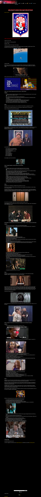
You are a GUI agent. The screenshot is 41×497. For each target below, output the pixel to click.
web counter (6, 496)
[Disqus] (20, 454)
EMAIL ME (26, 3)
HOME (19, 3)
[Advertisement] (20, 6)
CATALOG (22, 3)
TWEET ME (30, 3)
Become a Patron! (6, 12)
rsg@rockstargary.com (19, 442)
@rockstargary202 (31, 442)
